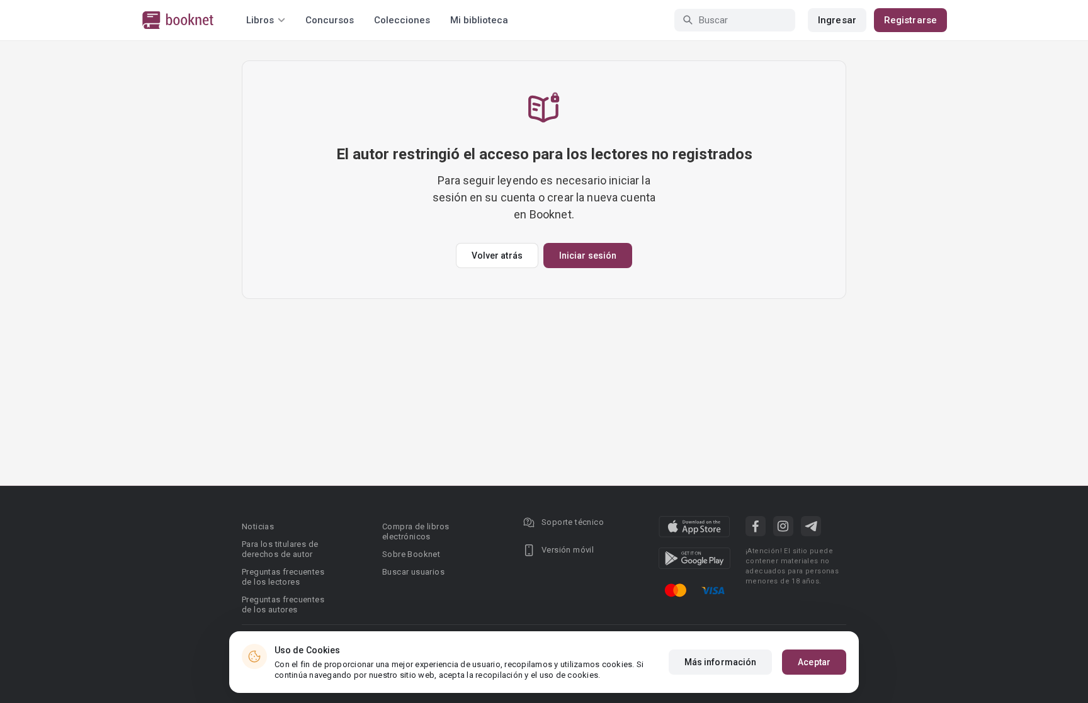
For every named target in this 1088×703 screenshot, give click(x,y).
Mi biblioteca (479, 20)
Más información (720, 662)
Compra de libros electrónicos (415, 531)
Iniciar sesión (587, 255)
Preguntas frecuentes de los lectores (283, 577)
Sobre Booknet (411, 554)
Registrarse (910, 20)
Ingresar (837, 20)
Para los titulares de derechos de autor (280, 549)
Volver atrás (497, 255)
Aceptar (814, 662)
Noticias (258, 526)
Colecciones (402, 20)
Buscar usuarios (413, 571)
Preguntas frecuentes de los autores (283, 604)
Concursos (329, 20)
